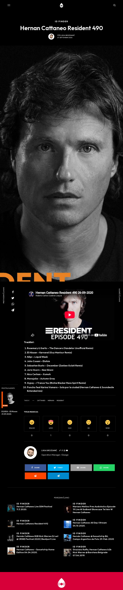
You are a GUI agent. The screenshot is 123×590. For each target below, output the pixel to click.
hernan (51, 400)
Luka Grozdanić (68, 35)
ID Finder (23, 503)
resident (60, 400)
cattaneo (41, 400)
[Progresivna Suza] (61, 5)
